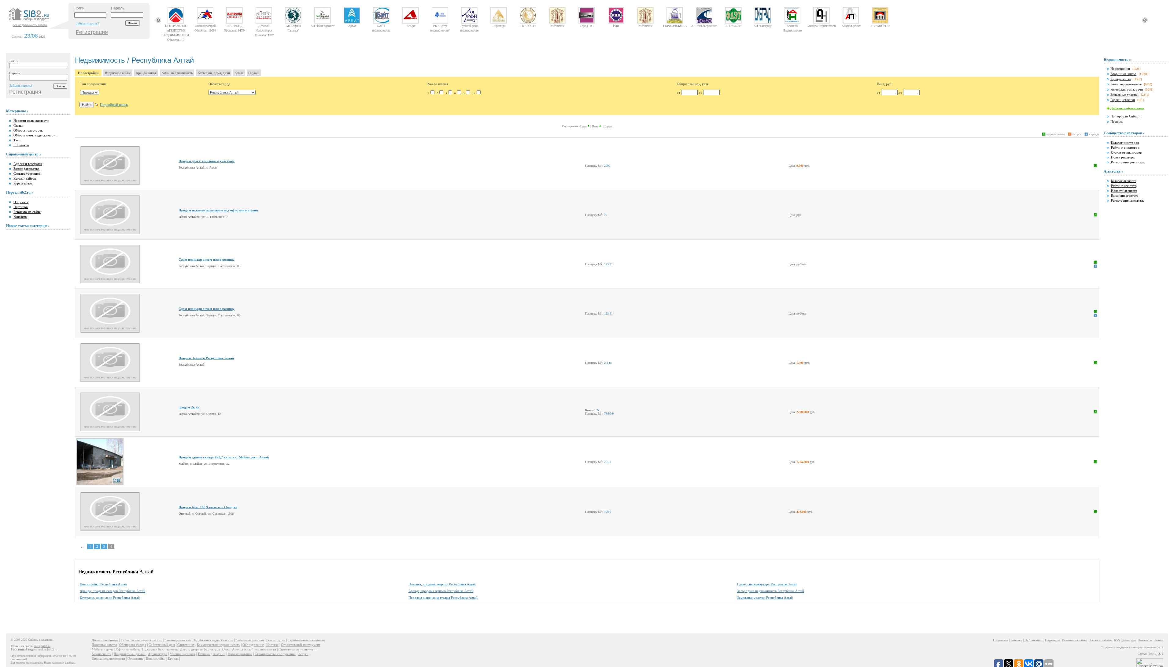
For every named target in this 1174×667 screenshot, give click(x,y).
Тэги (16, 140)
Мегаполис (557, 25)
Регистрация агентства (1127, 200)
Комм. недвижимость (177, 73)
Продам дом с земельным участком (206, 161)
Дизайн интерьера (105, 640)
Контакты (20, 216)
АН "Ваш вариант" (323, 25)
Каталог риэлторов (1125, 142)
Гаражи (253, 73)
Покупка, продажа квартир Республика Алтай (442, 584)
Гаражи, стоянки (1122, 100)
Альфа (411, 25)
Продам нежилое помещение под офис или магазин (218, 210)
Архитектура (157, 654)
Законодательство (26, 168)
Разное (1158, 640)
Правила (1116, 121)
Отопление (135, 658)
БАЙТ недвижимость (381, 25)
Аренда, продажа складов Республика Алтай (112, 591)
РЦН (616, 25)
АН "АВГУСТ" (880, 25)
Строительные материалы (306, 640)
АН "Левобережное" (704, 25)
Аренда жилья (146, 73)
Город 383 (586, 25)
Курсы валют (22, 183)
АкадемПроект (851, 25)
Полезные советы (104, 645)
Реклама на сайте (1074, 640)
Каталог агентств (1123, 181)
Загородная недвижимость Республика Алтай (770, 591)
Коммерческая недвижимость (218, 645)
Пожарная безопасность (160, 649)
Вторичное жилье (118, 73)
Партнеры (20, 207)
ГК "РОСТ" (528, 25)
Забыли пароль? (87, 23)
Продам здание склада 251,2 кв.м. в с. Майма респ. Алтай (224, 457)
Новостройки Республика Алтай (103, 584)
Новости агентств (1124, 190)
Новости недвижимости (31, 120)
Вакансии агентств (1124, 195)
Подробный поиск (114, 104)
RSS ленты (21, 145)
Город (608, 126)
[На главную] (38, 21)
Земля (239, 73)
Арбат (352, 25)
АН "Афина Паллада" (293, 25)
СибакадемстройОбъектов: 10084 (205, 25)
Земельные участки (1124, 94)
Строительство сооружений (275, 654)
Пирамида (499, 25)
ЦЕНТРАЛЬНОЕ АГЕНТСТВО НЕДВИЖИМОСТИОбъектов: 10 (176, 25)
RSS (1117, 640)
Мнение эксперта (182, 654)
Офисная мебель (128, 649)
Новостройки (88, 73)
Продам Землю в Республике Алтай (206, 358)
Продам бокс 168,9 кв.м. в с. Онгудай (208, 507)
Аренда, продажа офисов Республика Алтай (440, 591)
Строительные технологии (298, 649)
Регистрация (92, 32)
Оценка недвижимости (108, 658)
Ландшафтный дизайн (130, 654)
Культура (1129, 640)
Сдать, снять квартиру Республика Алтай (767, 584)
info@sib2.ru (42, 646)
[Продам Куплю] (89, 92)
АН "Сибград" (763, 25)
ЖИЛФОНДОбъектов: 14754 (235, 25)
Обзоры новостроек (27, 130)
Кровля (173, 658)
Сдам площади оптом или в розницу (206, 259)
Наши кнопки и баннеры (60, 662)
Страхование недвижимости (141, 640)
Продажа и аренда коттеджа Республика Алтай (443, 597)
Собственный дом (162, 645)
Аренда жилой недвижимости (254, 649)
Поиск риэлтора (1123, 157)
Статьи (18, 125)
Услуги (303, 654)
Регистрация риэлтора (1127, 162)
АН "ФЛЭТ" (733, 25)
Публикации (1033, 640)
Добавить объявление (1127, 108)
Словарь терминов (26, 173)
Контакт (1016, 640)
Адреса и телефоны (27, 164)
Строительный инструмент (300, 645)
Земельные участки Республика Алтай (765, 597)
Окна (226, 649)
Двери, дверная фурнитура (200, 649)
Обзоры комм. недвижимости (35, 135)
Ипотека (272, 645)
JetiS (1160, 647)
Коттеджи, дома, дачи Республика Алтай (110, 597)
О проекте (20, 202)
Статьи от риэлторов (1126, 152)
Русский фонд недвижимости (469, 25)
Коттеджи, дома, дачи (214, 73)
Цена (583, 126)
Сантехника (185, 645)
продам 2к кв (189, 407)
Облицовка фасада (132, 645)
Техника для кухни (211, 654)
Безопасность (101, 654)
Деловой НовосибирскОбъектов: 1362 (264, 25)
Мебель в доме (102, 649)
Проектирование (240, 654)
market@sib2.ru (47, 649)
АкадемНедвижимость (821, 25)
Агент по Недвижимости (792, 25)
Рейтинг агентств (1123, 186)
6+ (473, 93)
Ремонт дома (275, 640)
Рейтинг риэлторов (1125, 147)
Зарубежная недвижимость (213, 640)
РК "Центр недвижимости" (440, 25)
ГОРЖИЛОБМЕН (675, 25)
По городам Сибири (1125, 116)
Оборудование (253, 645)
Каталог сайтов (24, 178)
